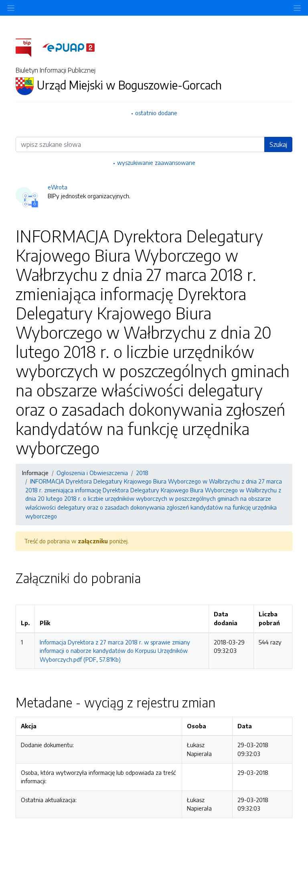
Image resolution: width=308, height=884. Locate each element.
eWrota (57, 187)
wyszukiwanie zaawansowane (156, 162)
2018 (142, 472)
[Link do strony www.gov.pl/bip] (28, 47)
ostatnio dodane (156, 112)
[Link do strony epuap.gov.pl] (69, 47)
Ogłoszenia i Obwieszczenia (92, 472)
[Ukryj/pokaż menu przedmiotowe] (10, 7)
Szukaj (278, 144)
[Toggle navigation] (297, 7)
